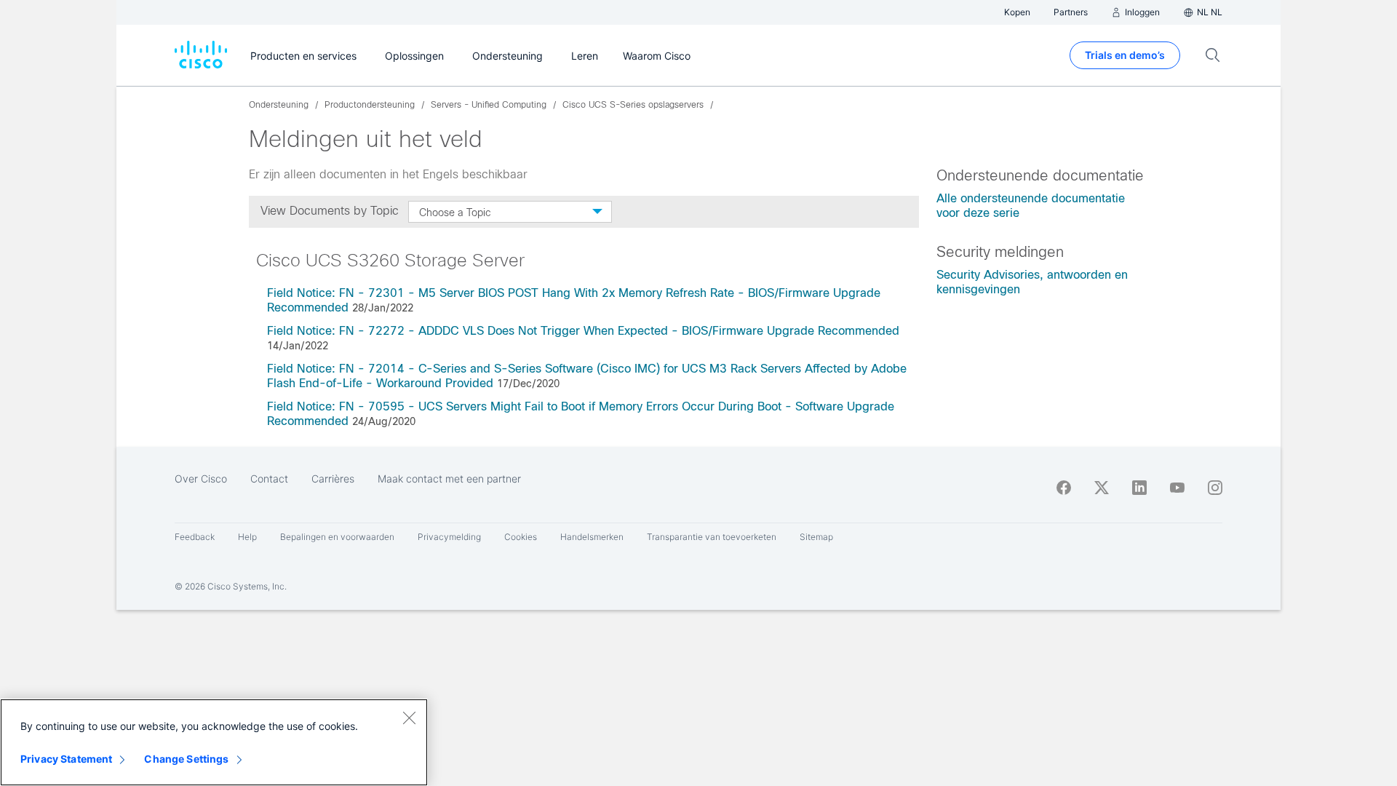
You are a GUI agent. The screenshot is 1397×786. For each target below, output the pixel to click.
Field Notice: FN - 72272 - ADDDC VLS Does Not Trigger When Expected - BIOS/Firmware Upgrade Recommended (583, 331)
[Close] (409, 717)
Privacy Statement (66, 759)
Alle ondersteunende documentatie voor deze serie (1030, 205)
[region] (214, 742)
